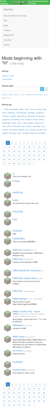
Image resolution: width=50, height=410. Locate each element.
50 (19, 163)
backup (39, 109)
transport (25, 133)
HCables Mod (19, 369)
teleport (5, 133)
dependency (22, 116)
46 (44, 159)
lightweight (6, 123)
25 (29, 151)
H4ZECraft (18, 192)
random (29, 126)
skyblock (21, 129)
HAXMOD (17, 230)
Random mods (8, 76)
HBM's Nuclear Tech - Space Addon (26, 312)
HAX (15, 219)
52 (29, 163)
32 (19, 155)
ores (4, 126)
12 (9, 147)
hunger (35, 119)
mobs (24, 123)
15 (24, 147)
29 (4, 155)
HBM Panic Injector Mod (24, 278)
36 (39, 155)
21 (9, 151)
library (41, 119)
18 (39, 147)
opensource (39, 123)
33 (24, 155)
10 (44, 143)
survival (39, 129)
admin (27, 109)
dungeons (6, 119)
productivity (16, 126)
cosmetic (5, 116)
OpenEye (8, 9)
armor (32, 109)
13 (14, 147)
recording (36, 126)
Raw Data (7, 40)
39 (9, 159)
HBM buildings (20, 298)
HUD (6, 109)
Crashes (7, 30)
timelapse (13, 133)
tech (45, 129)
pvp (23, 126)
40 (14, 159)
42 (24, 159)
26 (34, 151)
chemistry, (11, 112)
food (22, 119)
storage (33, 129)
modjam (30, 123)
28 (44, 151)
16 (29, 147)
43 (29, 159)
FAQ (5, 20)
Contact (7, 45)
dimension (31, 116)
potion (9, 126)
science (5, 129)
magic (13, 123)
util (36, 133)
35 (34, 155)
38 (4, 159)
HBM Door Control (21, 249)
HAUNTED (18, 211)
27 (39, 151)
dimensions (40, 116)
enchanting (15, 119)
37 (44, 155)
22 (14, 151)
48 (9, 163)
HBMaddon (18, 325)
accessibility (13, 109)
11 (4, 147)
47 (4, 163)
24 (24, 151)
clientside (31, 112)
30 (9, 155)
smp (27, 129)
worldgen (42, 133)
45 (39, 159)
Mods (6, 25)
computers (40, 112)
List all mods (7, 79)
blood (4, 112)
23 (19, 151)
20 (4, 151)
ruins (43, 126)
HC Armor (17, 350)
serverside (13, 129)
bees (44, 109)
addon (21, 109)
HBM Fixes (18, 258)
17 (34, 147)
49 (14, 163)
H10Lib (16, 181)
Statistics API (9, 35)
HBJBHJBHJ (19, 238)
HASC (16, 200)
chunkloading (21, 112)
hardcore (28, 119)
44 (34, 159)
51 (24, 163)
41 (19, 159)
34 (29, 155)
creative (13, 116)
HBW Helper (19, 336)
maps (19, 123)
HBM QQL (18, 290)
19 (44, 147)
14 (19, 147)
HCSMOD (17, 361)
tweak (32, 133)
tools (19, 133)
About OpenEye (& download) (15, 15)
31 (14, 155)
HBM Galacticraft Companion (27, 270)
